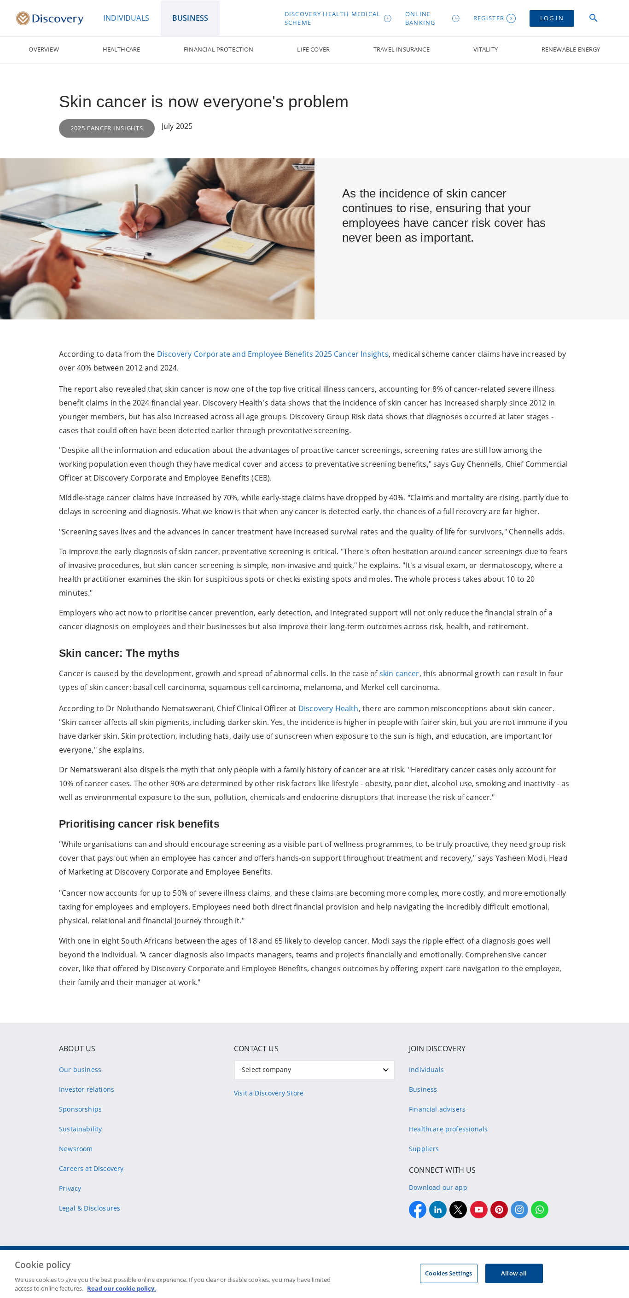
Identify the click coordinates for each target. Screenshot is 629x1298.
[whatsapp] (539, 1209)
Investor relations (86, 1089)
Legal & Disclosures (89, 1208)
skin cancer (399, 673)
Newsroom (76, 1148)
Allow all (514, 1273)
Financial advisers (437, 1109)
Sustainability (80, 1128)
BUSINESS (190, 18)
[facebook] (417, 1209)
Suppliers (424, 1148)
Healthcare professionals (448, 1128)
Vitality (485, 49)
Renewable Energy (571, 49)
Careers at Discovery (91, 1168)
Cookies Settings (448, 1273)
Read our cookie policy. (121, 1288)
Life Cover (313, 49)
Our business (80, 1069)
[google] (479, 1209)
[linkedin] (438, 1209)
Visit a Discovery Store (268, 1093)
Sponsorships (80, 1109)
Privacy (70, 1188)
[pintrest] (499, 1209)
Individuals (426, 1069)
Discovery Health (328, 708)
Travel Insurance (401, 49)
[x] (458, 1209)
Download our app (438, 1187)
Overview (43, 49)
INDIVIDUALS (126, 18)
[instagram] (519, 1209)
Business (423, 1089)
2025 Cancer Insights (352, 354)
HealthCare (121, 49)
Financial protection (219, 49)
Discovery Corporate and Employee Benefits (235, 354)
